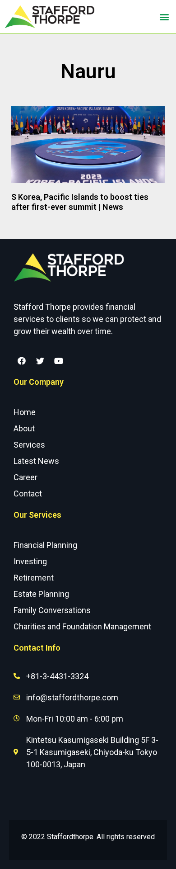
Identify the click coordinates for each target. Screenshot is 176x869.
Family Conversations (52, 610)
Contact (28, 493)
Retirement (34, 577)
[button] (164, 16)
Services (29, 444)
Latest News (36, 461)
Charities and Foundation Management (82, 626)
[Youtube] (59, 361)
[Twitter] (40, 361)
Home (25, 412)
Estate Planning (41, 594)
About (24, 428)
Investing (30, 561)
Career (25, 477)
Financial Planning (45, 545)
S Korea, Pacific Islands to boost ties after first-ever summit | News (79, 202)
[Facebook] (22, 361)
